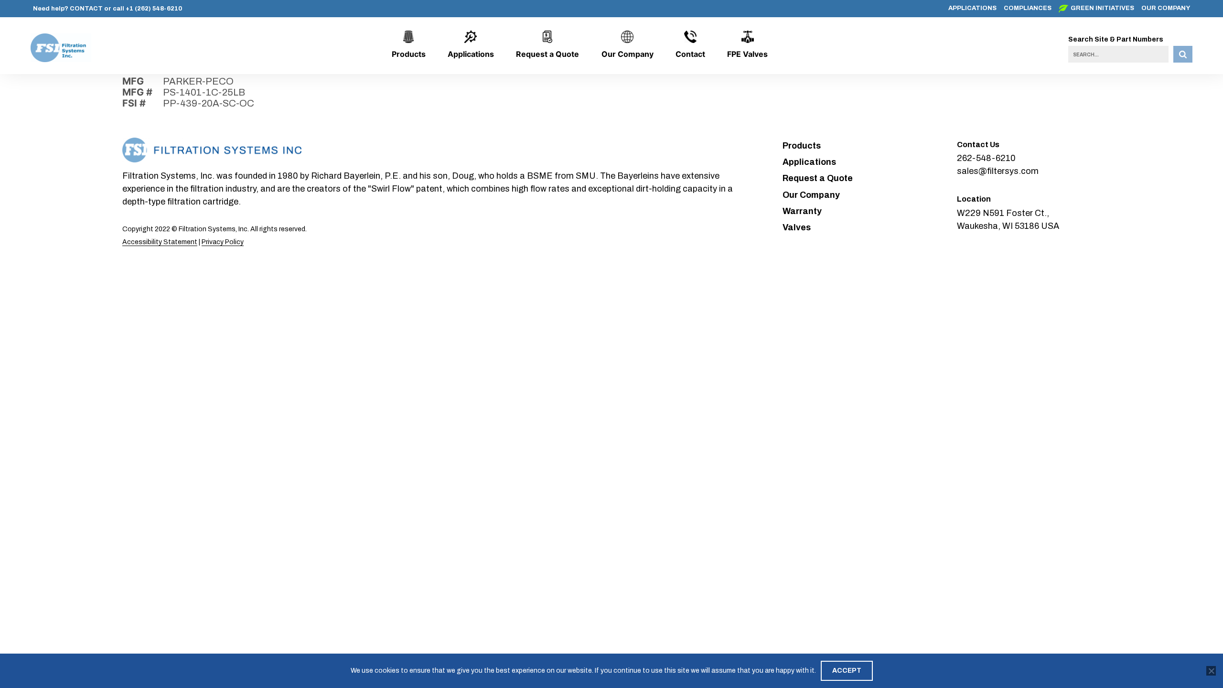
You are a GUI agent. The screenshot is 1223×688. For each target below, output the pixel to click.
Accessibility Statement (159, 242)
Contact (690, 54)
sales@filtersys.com (998, 171)
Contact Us (978, 144)
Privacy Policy (223, 242)
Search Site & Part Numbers (1115, 39)
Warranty (802, 211)
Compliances (1027, 8)
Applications (972, 8)
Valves (797, 227)
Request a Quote (547, 54)
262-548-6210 (986, 158)
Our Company (1165, 8)
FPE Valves (747, 54)
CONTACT (86, 8)
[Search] (1182, 54)
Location (974, 199)
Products (409, 54)
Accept (846, 670)
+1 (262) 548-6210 (154, 8)
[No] (1211, 671)
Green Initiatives (1102, 8)
